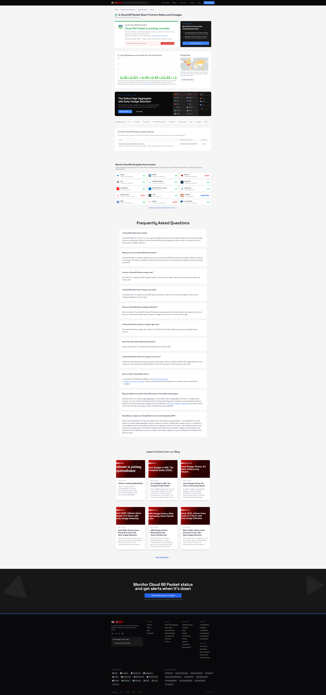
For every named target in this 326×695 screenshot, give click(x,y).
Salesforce (138, 680)
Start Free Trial (209, 2)
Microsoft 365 (140, 677)
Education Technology (181, 673)
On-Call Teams (186, 636)
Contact (128, 692)
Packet (152, 9)
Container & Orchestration (128, 9)
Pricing (192, 2)
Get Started (150, 633)
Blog (148, 630)
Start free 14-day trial (161, 35)
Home (116, 9)
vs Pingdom (203, 627)
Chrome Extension (205, 657)
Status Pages (168, 627)
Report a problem (168, 43)
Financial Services (200, 680)
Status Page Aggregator (171, 625)
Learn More (139, 111)
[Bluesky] (122, 633)
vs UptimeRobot (204, 636)
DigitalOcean (149, 673)
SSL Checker (203, 649)
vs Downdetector (204, 625)
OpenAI (116, 680)
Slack (171, 403)
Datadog (177, 403)
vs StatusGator (204, 630)
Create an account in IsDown (134, 381)
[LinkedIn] (112, 633)
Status (122, 692)
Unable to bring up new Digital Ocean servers (132, 144)
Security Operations (170, 680)
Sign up (149, 84)
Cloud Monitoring (169, 630)
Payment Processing (196, 673)
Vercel (155, 680)
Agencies (184, 641)
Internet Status (165, 2)
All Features (168, 639)
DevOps (184, 633)
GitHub (116, 677)
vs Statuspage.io (204, 633)
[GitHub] (119, 633)
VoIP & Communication (185, 680)
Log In (199, 2)
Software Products (187, 625)
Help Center (114, 692)
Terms (133, 692)
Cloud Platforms (188, 677)
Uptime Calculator (205, 652)
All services (115, 684)
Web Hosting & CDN (201, 677)
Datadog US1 (136, 673)
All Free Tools (203, 646)
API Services (168, 673)
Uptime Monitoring (170, 633)
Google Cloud (127, 677)
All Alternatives (204, 639)
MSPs (183, 630)
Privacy (140, 692)
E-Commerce (208, 673)
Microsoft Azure (153, 677)
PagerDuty (185, 403)
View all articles (162, 557)
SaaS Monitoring (169, 636)
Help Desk (185, 627)
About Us (149, 625)
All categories (169, 684)
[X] (115, 633)
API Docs (167, 641)
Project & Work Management (173, 677)
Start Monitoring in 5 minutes (163, 596)
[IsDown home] (116, 3)
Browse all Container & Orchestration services (162, 207)
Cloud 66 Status (142, 9)
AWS (115, 673)
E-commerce (185, 644)
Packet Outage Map (187, 79)
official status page (161, 379)
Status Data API (186, 647)
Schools (184, 639)
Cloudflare (125, 673)
